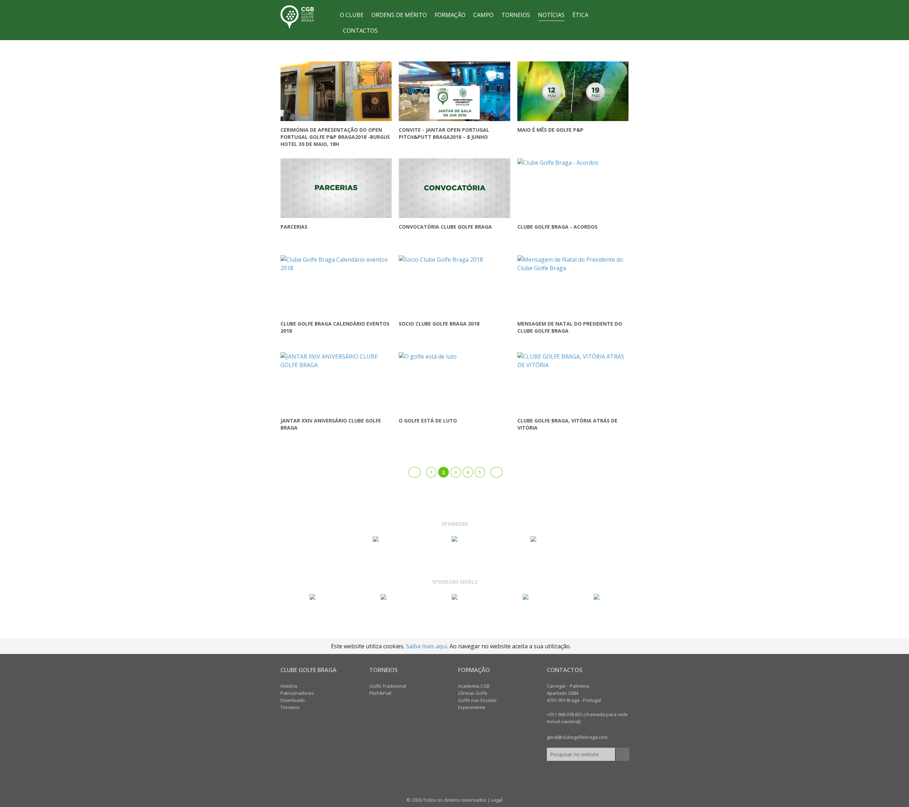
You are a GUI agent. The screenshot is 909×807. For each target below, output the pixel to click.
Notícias (551, 15)
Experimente (471, 707)
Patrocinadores (297, 693)
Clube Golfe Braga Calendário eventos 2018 (335, 327)
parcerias (294, 226)
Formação (450, 15)
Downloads (293, 700)
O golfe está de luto (428, 420)
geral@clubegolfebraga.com (577, 737)
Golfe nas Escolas (477, 700)
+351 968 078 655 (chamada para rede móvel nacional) (587, 718)
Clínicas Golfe (473, 693)
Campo (483, 15)
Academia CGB (474, 686)
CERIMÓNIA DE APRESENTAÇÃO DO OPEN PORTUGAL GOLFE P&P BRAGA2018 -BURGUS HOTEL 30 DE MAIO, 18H (335, 136)
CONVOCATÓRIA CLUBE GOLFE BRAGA (445, 226)
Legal (496, 800)
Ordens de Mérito (399, 15)
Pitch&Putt (380, 693)
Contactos (360, 30)
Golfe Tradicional (387, 686)
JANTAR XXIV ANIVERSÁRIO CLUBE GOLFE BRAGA (331, 424)
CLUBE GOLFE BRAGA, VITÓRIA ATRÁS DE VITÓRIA (567, 424)
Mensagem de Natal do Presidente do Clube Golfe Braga (569, 327)
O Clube (352, 15)
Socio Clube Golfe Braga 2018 (439, 323)
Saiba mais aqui (426, 646)
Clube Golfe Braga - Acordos (557, 226)
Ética (580, 15)
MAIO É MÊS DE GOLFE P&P (550, 129)
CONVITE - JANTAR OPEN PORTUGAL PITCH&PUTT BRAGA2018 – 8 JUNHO (444, 133)
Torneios (515, 15)
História (289, 686)
